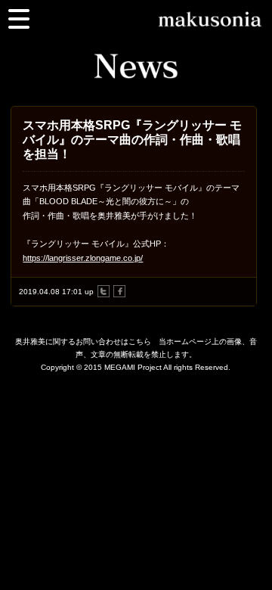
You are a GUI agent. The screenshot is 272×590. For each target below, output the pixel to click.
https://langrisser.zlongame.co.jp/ (83, 257)
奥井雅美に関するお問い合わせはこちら (83, 341)
